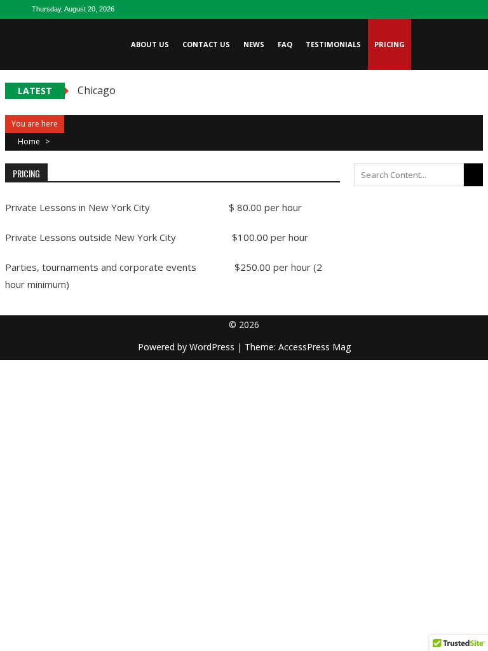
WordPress (213, 347)
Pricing (389, 44)
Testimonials (333, 44)
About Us (150, 44)
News (253, 44)
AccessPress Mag (314, 347)
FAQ (285, 44)
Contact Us (206, 44)
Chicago (97, 90)
